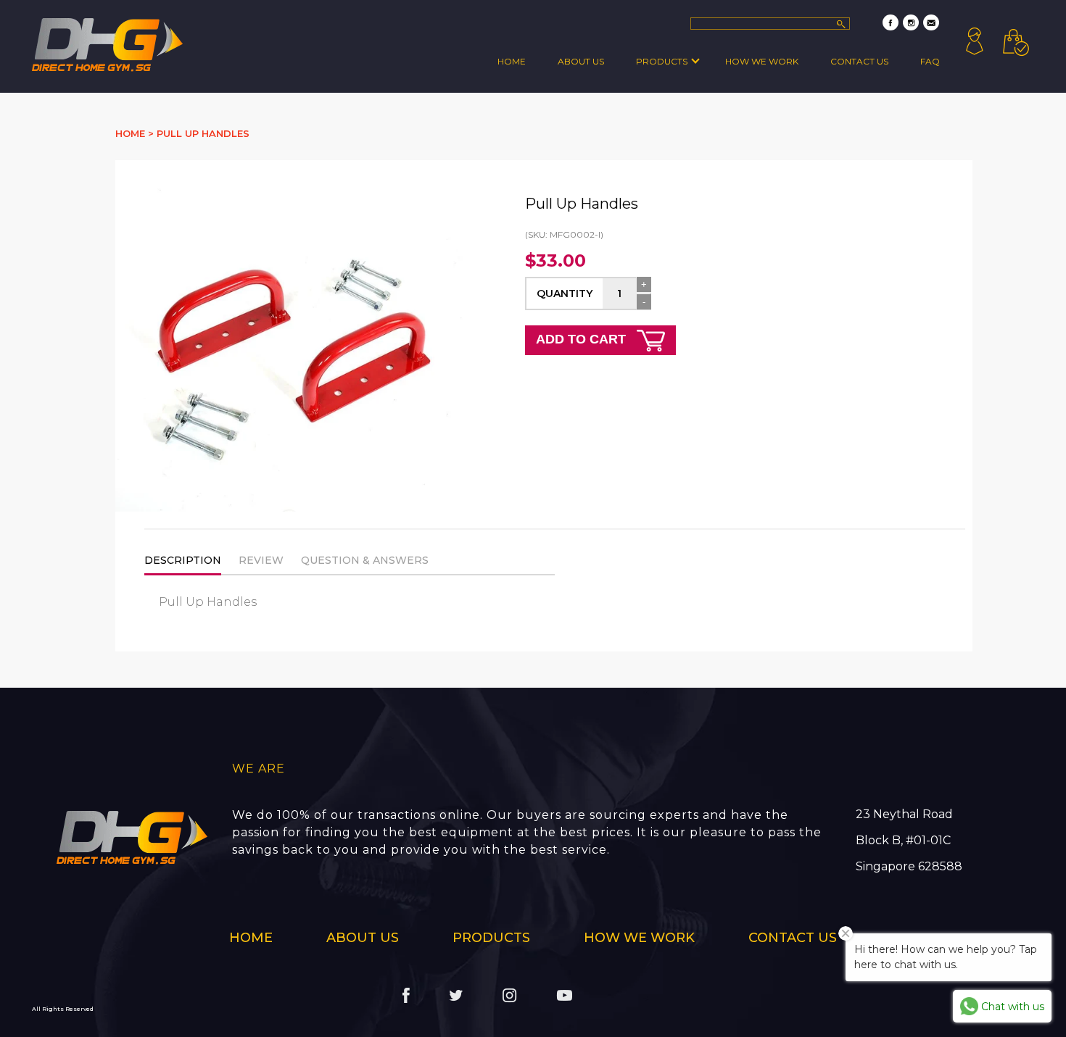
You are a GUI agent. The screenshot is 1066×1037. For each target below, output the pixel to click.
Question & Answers (365, 560)
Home (511, 61)
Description (182, 560)
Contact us (792, 938)
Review (261, 560)
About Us (581, 61)
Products (661, 61)
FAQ (930, 61)
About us (362, 938)
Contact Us (859, 61)
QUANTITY (564, 293)
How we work (761, 61)
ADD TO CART (582, 339)
